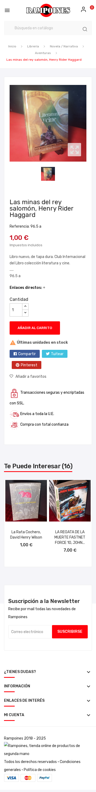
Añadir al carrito (35, 328)
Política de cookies (40, 770)
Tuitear (57, 354)
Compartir (27, 354)
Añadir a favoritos (30, 376)
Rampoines (13, 738)
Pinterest (29, 365)
